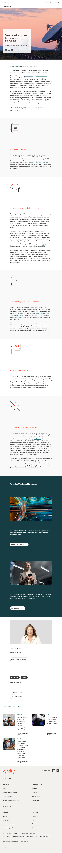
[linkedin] (53, 770)
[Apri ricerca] (55, 2)
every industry (29, 76)
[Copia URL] (12, 50)
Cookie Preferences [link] (44, 836)
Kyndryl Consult (40, 313)
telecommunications (41, 76)
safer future (47, 260)
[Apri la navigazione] (58, 2)
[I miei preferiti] (50, 2)
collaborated (37, 439)
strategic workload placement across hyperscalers (35, 325)
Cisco (20, 317)
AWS (43, 245)
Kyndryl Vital (19, 315)
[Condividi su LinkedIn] (9, 50)
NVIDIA (14, 317)
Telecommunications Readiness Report (34, 163)
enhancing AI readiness (31, 93)
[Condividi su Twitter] (6, 50)
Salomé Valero (16, 66)
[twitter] (58, 770)
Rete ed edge (8, 32)
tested (38, 233)
